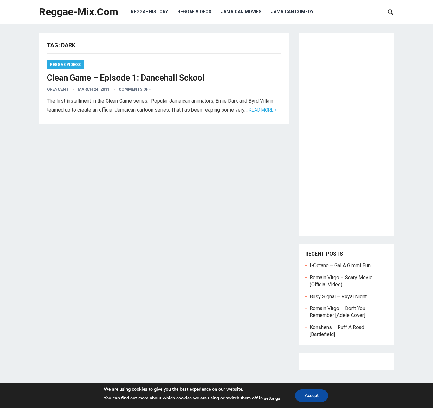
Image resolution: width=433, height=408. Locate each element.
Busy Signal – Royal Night (338, 297)
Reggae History (149, 11)
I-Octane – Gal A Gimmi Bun (340, 265)
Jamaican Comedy (292, 11)
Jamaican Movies (241, 11)
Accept (312, 395)
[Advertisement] (346, 135)
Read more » (263, 110)
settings (272, 398)
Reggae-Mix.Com (78, 12)
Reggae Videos (194, 11)
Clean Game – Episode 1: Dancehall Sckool (125, 77)
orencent (57, 89)
